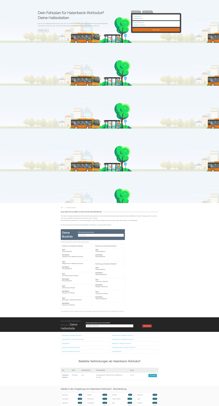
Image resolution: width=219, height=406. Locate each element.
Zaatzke (96, 395)
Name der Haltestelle (138, 22)
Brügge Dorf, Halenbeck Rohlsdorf (121, 343)
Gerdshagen (96, 403)
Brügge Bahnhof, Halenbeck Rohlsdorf (122, 339)
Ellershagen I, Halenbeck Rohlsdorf (72, 335)
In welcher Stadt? (137, 16)
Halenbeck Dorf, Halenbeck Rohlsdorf (122, 335)
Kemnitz (121, 395)
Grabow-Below (121, 399)
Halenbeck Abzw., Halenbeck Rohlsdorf (73, 339)
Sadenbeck (71, 403)
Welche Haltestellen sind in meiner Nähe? (98, 323)
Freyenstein (71, 399)
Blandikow (146, 395)
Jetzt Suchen (147, 326)
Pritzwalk (74, 375)
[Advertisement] (143, 255)
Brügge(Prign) (66, 343)
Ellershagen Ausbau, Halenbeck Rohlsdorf (123, 347)
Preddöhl (146, 403)
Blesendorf (71, 395)
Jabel (146, 399)
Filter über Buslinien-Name (86, 232)
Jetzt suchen (156, 29)
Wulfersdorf (96, 399)
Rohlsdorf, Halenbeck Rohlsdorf (71, 351)
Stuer (121, 403)
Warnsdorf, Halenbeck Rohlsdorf (71, 347)
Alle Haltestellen (116, 351)
